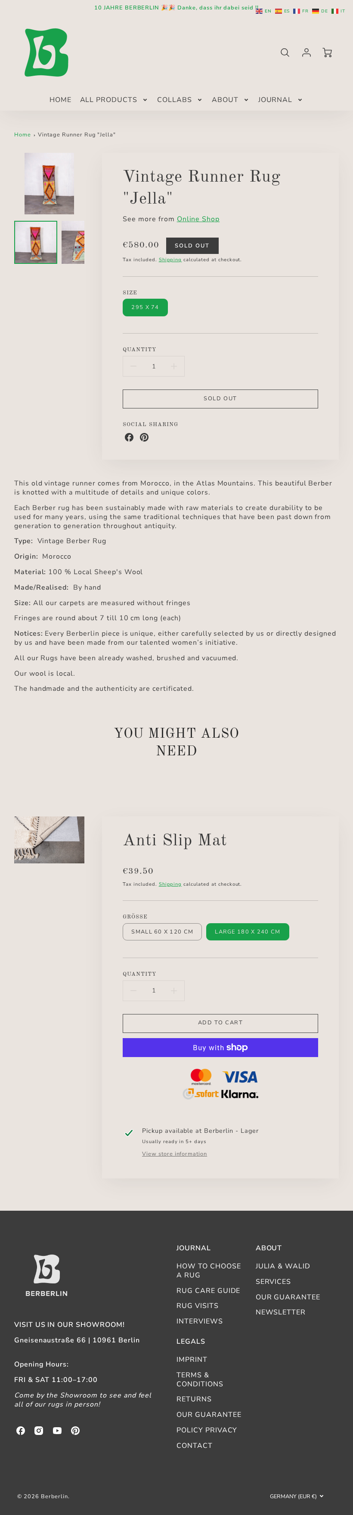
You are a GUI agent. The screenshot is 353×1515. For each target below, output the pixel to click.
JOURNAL (275, 100)
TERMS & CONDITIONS (199, 1379)
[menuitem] (60, 100)
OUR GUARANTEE (288, 1297)
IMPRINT (191, 1359)
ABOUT (225, 100)
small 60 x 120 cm (162, 932)
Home (22, 135)
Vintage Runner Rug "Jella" (77, 135)
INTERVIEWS (199, 1321)
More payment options (220, 1085)
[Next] (90, 183)
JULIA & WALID (283, 1266)
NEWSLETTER (281, 1312)
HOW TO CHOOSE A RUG (208, 1270)
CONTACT (194, 1445)
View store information (174, 1154)
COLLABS (174, 100)
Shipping (170, 260)
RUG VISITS (197, 1306)
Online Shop (198, 219)
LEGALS (190, 1341)
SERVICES (273, 1281)
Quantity (139, 349)
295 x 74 (145, 307)
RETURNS (194, 1399)
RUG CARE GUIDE (208, 1290)
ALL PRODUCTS (109, 100)
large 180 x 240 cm (247, 932)
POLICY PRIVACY (206, 1430)
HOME (60, 100)
